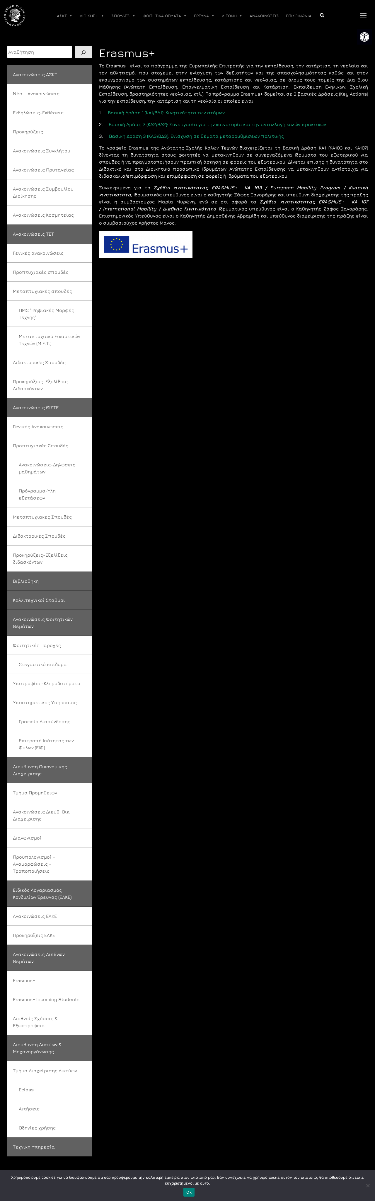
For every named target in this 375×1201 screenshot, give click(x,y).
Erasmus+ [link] (24, 980)
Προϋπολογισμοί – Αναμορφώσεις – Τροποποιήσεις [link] (34, 864)
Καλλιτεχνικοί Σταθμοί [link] (39, 600)
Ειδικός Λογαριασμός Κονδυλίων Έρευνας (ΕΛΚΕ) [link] (42, 893)
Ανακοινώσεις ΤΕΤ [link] (33, 234)
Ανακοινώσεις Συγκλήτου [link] (41, 150)
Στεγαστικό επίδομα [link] (43, 664)
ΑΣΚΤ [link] (62, 15)
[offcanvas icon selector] (363, 16)
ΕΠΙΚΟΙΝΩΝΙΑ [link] (298, 15)
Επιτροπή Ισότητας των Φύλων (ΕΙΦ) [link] (46, 744)
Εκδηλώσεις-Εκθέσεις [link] (38, 112)
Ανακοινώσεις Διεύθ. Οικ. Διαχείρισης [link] (41, 815)
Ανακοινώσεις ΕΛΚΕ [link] (35, 916)
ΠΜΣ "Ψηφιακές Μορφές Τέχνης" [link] (46, 314)
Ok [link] (189, 1192)
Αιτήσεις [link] (29, 1108)
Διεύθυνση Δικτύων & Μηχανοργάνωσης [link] (37, 1048)
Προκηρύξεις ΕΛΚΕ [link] (34, 935)
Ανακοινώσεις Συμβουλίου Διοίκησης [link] (43, 192)
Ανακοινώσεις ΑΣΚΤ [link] (35, 74)
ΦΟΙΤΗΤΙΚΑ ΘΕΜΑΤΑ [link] (162, 15)
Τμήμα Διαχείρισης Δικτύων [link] (45, 1070)
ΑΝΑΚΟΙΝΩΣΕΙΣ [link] (264, 15)
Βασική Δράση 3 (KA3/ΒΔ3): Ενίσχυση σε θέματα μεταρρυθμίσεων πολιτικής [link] (196, 136)
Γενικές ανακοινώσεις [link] (38, 253)
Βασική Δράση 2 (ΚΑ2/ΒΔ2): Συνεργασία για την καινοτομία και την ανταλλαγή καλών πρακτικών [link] (217, 124)
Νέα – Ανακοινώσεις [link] (36, 93)
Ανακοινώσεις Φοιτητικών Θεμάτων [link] (43, 622)
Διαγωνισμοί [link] (27, 837)
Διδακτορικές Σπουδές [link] (39, 362)
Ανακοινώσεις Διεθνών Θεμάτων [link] (39, 958)
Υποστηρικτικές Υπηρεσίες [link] (45, 702)
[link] (364, 37)
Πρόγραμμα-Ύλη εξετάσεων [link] (37, 494)
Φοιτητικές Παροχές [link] (37, 645)
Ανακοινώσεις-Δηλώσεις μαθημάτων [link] (47, 468)
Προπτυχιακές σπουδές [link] (41, 272)
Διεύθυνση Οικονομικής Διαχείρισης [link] (40, 770)
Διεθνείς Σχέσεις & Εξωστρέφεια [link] (35, 1022)
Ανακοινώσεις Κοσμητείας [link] (43, 215)
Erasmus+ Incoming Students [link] (46, 999)
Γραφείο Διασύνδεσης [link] (44, 721)
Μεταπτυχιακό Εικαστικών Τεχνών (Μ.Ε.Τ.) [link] (49, 340)
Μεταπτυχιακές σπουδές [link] (42, 291)
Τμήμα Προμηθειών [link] (35, 792)
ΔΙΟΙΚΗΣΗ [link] (89, 15)
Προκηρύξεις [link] (28, 131)
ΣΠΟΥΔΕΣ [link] (120, 15)
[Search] (83, 52)
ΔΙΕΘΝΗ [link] (229, 15)
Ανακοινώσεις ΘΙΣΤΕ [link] (36, 407)
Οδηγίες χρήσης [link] (37, 1127)
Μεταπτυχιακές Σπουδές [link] (42, 516)
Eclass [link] (26, 1089)
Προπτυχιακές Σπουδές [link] (40, 445)
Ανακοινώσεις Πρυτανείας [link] (43, 169)
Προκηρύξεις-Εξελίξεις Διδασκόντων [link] (40, 385)
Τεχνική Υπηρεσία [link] (34, 1146)
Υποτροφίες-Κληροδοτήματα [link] (47, 683)
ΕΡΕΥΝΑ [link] (201, 15)
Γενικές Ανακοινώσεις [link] (38, 426)
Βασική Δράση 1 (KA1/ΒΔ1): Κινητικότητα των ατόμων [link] (166, 112)
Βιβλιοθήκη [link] (26, 581)
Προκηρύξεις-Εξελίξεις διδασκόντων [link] (40, 558)
